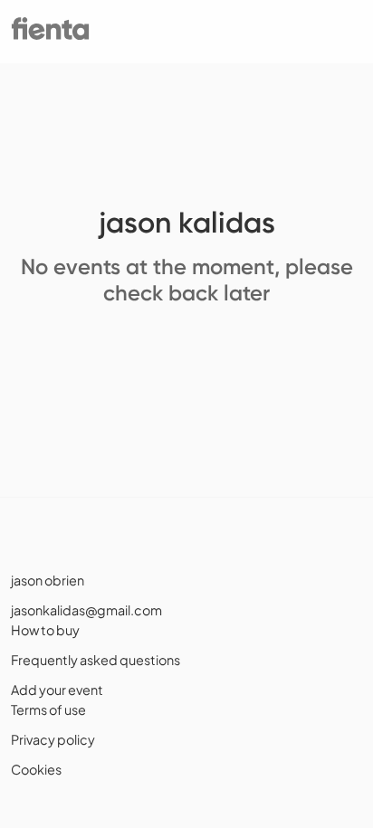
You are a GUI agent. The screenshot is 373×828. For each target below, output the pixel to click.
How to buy (45, 630)
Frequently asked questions (95, 660)
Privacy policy (53, 739)
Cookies (36, 769)
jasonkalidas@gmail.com (86, 610)
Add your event (57, 689)
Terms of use (48, 709)
